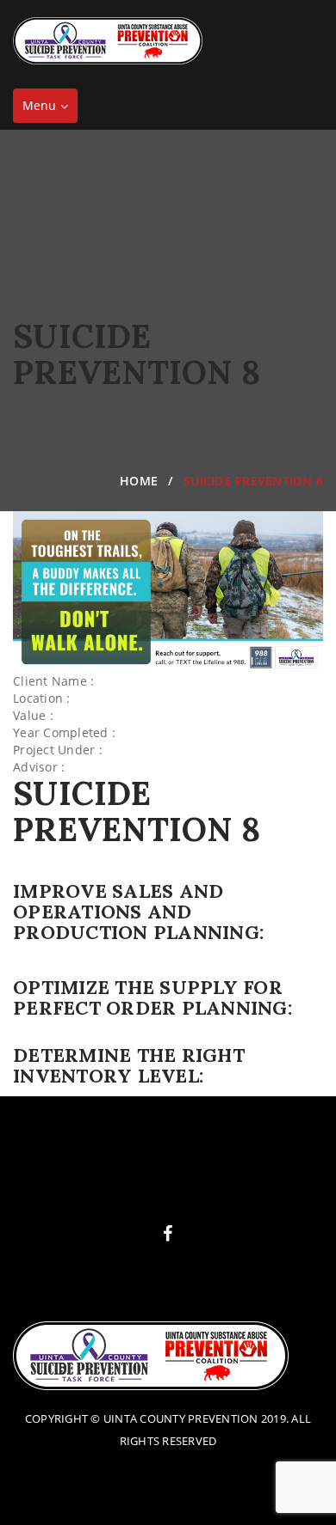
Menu (50, 109)
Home (139, 481)
